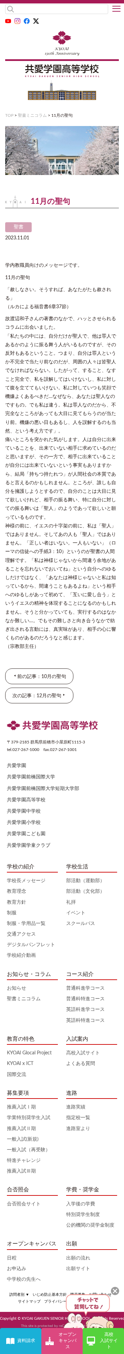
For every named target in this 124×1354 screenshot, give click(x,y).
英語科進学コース (85, 1009)
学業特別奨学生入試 (28, 1117)
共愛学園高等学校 (26, 800)
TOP (9, 115)
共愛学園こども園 (26, 833)
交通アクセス (21, 934)
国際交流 (16, 1074)
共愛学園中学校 (24, 811)
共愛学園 (16, 765)
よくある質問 (80, 1063)
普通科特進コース (85, 998)
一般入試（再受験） (28, 1150)
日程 (12, 1258)
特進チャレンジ (24, 1160)
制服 (12, 913)
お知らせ (16, 988)
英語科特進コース (85, 1020)
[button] (116, 9)
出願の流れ (78, 1258)
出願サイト (78, 1268)
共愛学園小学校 (24, 822)
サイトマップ (29, 1301)
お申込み (16, 1268)
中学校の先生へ (24, 1279)
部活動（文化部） (85, 891)
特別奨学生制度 (83, 1214)
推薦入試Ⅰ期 (21, 1107)
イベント (75, 913)
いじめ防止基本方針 (50, 1294)
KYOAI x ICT (20, 1063)
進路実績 (75, 1107)
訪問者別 (19, 1294)
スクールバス (80, 923)
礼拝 (71, 902)
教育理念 (16, 891)
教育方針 (16, 902)
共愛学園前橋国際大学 (31, 777)
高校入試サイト (83, 1053)
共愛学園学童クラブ (28, 845)
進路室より (78, 1128)
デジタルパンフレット (31, 944)
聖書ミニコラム (32, 115)
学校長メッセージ (26, 880)
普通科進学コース (85, 988)
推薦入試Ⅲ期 (21, 1171)
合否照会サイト (24, 1204)
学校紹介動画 (21, 955)
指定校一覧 (78, 1117)
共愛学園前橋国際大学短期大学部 (43, 788)
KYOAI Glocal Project (29, 1053)
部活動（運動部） (85, 880)
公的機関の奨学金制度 (90, 1225)
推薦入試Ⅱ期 (21, 1128)
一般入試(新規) (23, 1139)
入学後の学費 (80, 1204)
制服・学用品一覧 (26, 923)
